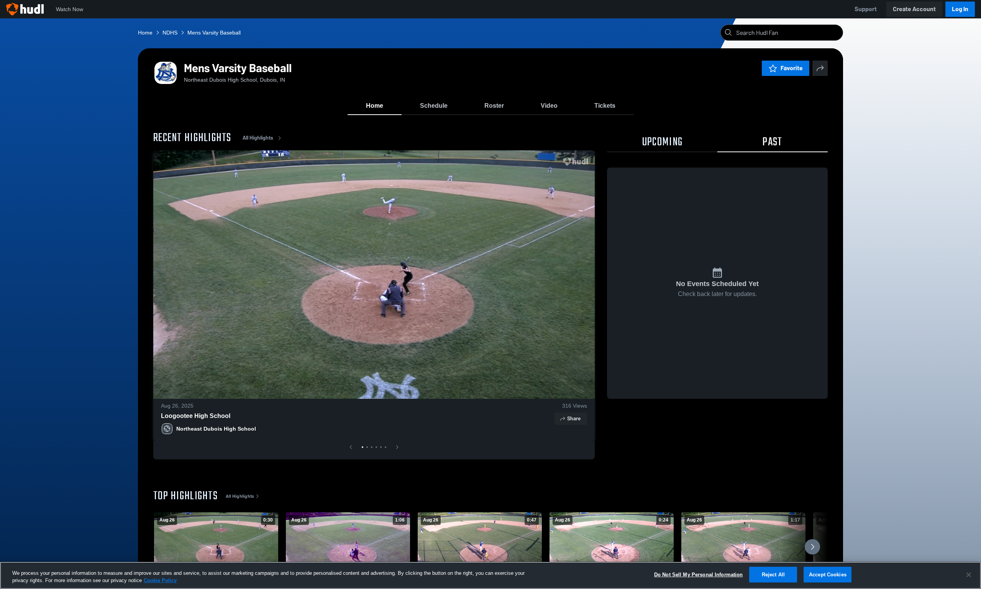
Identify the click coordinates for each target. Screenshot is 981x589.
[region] (490, 575)
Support (866, 9)
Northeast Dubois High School (216, 429)
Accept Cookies (827, 574)
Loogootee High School (195, 416)
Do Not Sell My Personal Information (698, 574)
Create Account (914, 9)
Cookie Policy (160, 581)
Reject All (773, 574)
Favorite (792, 68)
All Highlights (258, 137)
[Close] (968, 574)
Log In (960, 9)
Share (574, 418)
